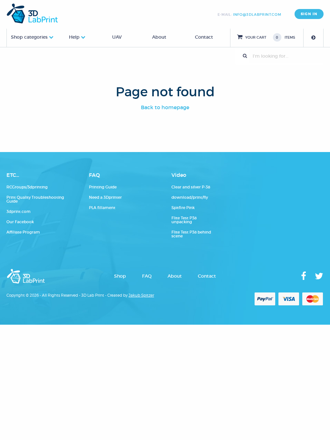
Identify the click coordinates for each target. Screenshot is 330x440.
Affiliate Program (23, 232)
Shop (120, 276)
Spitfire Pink (183, 207)
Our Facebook (20, 221)
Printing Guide (103, 187)
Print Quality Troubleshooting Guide (35, 199)
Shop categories (29, 37)
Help (74, 37)
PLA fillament (102, 207)
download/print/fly (189, 197)
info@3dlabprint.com (257, 14)
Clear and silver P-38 (190, 187)
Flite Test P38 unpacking (184, 219)
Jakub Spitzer (141, 295)
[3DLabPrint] (32, 13)
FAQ (146, 276)
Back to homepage (165, 107)
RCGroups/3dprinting (27, 187)
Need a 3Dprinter (105, 197)
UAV (117, 37)
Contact (204, 37)
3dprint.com (18, 211)
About (159, 37)
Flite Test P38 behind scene (191, 234)
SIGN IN (309, 14)
